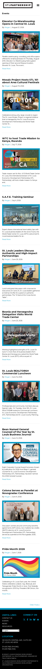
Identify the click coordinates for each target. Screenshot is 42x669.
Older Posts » (35, 605)
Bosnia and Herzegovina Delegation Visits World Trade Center (17, 314)
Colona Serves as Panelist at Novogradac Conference (20, 492)
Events (5, 621)
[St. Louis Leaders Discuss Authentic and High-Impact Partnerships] (21, 274)
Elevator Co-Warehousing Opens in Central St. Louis (18, 22)
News (4, 624)
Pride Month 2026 (13, 549)
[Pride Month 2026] (21, 567)
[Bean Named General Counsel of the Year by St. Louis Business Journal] (21, 453)
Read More (6, 69)
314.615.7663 (6, 647)
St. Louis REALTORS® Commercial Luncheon (16, 372)
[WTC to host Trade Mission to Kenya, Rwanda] (21, 159)
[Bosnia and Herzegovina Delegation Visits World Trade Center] (21, 335)
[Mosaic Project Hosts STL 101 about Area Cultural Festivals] (21, 100)
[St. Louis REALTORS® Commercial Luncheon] (21, 391)
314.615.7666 (6, 649)
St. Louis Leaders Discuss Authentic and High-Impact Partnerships (19, 253)
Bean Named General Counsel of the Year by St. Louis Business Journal (18, 432)
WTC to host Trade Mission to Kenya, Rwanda (21, 139)
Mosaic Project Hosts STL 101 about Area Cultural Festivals (20, 81)
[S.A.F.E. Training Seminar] (21, 215)
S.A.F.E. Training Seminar (18, 196)
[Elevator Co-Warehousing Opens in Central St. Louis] (21, 42)
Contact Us (7, 618)
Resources (7, 626)
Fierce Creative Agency (9, 658)
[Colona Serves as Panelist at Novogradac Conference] (21, 511)
